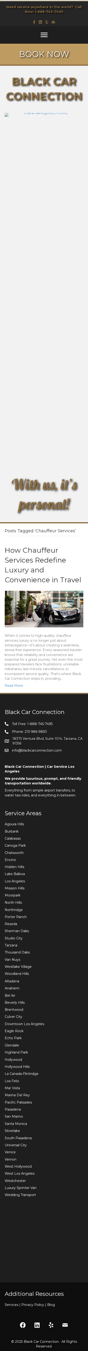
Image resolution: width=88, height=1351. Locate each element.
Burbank (12, 831)
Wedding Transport (20, 1195)
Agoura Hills (14, 824)
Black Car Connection (41, 1341)
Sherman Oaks (17, 931)
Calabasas (13, 838)
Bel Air (10, 995)
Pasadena (13, 1109)
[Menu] (44, 35)
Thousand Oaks (17, 952)
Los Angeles (15, 881)
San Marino (14, 1116)
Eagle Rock (14, 1031)
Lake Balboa (15, 874)
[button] (23, 1325)
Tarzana (11, 945)
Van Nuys (12, 959)
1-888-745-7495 (49, 12)
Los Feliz (12, 1081)
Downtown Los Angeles (24, 1024)
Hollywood (13, 1060)
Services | (13, 1305)
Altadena (12, 981)
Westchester (15, 1181)
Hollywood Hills (17, 1067)
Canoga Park (15, 845)
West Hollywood (18, 1166)
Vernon (10, 1159)
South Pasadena (18, 1138)
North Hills (13, 902)
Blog (51, 1305)
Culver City (13, 1017)
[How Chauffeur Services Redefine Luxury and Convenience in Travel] (44, 609)
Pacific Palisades (18, 1102)
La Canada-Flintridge (21, 1074)
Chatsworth (14, 853)
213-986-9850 (36, 732)
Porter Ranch (16, 917)
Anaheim (12, 988)
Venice (10, 1152)
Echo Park (13, 1038)
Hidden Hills (14, 867)
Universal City (16, 1145)
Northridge (14, 910)
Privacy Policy (33, 1305)
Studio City (14, 938)
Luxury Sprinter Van (21, 1188)
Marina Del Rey (17, 1095)
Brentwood (14, 1009)
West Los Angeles (19, 1173)
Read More (14, 685)
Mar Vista (12, 1088)
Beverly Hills (15, 1002)
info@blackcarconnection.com (37, 750)
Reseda (11, 924)
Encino (10, 860)
